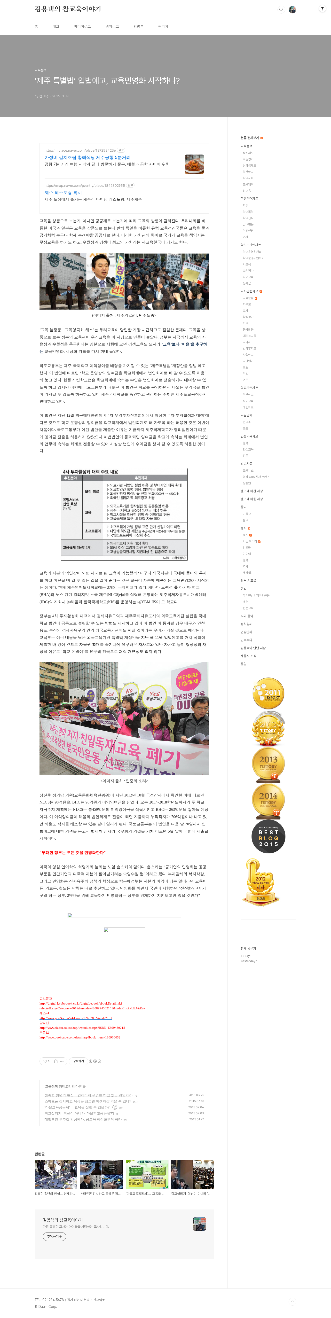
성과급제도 (249, 165)
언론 (245, 380)
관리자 (163, 26)
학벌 (245, 373)
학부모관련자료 (251, 245)
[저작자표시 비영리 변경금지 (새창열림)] (94, 1061)
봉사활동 (248, 329)
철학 (245, 443)
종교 (243, 507)
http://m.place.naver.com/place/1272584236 (80, 150)
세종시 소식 (248, 656)
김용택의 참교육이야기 (68, 9)
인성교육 (248, 449)
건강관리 (246, 632)
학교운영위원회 (252, 252)
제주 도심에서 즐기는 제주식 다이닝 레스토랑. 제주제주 (93, 199)
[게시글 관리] (62, 1061)
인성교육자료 (249, 436)
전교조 (247, 422)
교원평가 (248, 159)
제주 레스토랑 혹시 (63, 192)
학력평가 (248, 317)
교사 (245, 310)
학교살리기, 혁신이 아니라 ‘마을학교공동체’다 (79, 1113)
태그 (56, 26)
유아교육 (248, 401)
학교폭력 (248, 212)
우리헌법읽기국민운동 (256, 595)
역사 (245, 566)
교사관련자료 (250, 291)
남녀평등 (248, 224)
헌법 (243, 589)
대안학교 (248, 407)
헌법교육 (248, 608)
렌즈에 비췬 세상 (252, 499)
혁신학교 (248, 172)
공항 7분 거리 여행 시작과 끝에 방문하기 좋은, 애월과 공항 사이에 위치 (107, 164)
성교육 (247, 191)
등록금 (247, 283)
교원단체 (246, 415)
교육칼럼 (248, 298)
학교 (245, 323)
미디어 (247, 554)
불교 (245, 520)
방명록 (139, 26)
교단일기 (248, 361)
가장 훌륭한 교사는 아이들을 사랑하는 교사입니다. (76, 1227)
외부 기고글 (248, 581)
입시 (245, 237)
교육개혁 (248, 184)
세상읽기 (248, 573)
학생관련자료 (249, 199)
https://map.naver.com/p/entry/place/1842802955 (85, 185)
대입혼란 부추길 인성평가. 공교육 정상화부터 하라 (83, 1119)
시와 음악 (247, 616)
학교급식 (248, 218)
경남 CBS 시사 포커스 (256, 477)
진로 (245, 456)
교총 (245, 428)
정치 (244, 528)
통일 (243, 664)
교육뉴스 (248, 470)
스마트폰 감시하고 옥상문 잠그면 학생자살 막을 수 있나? (88, 1101)
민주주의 (246, 640)
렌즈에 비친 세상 (252, 491)
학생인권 (248, 231)
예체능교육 (249, 336)
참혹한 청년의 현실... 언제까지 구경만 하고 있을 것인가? (88, 1095)
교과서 (247, 342)
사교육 (247, 264)
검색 (281, 9)
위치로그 (112, 26)
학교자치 (248, 178)
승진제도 (248, 153)
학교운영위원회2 (253, 258)
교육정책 (51, 1086)
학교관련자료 (249, 388)
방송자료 (246, 464)
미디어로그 (82, 26)
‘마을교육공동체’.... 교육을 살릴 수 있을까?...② (81, 1107)
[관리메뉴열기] (322, 8)
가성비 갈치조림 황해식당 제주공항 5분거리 (88, 157)
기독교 (247, 514)
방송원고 (248, 483)
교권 (245, 367)
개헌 (245, 602)
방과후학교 (249, 348)
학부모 (247, 304)
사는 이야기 (250, 541)
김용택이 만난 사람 (253, 648)
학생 (245, 205)
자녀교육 (248, 277)
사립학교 (248, 355)
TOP (292, 1302)
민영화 (247, 547)
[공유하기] (56, 1061)
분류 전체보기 (250, 138)
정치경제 (246, 624)
